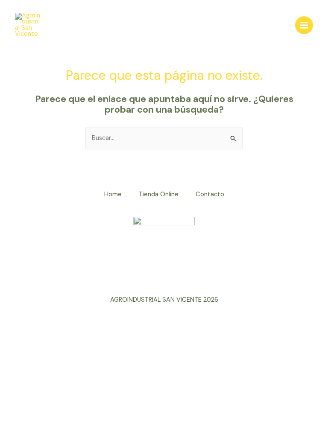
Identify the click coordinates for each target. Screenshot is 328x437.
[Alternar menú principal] (304, 25)
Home (113, 194)
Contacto (210, 194)
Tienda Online (159, 194)
